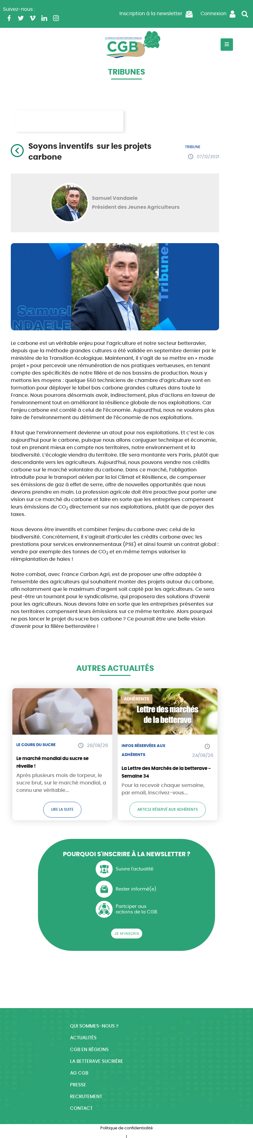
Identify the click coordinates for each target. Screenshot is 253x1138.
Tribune (193, 147)
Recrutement (86, 1096)
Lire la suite (62, 809)
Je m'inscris (126, 933)
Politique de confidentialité (126, 1128)
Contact (81, 1108)
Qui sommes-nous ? (94, 1026)
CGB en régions (89, 1049)
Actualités (83, 1038)
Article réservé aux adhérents (167, 809)
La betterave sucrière (96, 1061)
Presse (78, 1085)
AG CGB (79, 1073)
